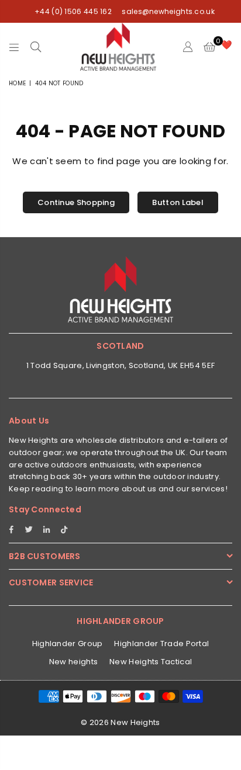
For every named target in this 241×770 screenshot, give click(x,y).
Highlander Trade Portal (161, 643)
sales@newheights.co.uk (167, 11)
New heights (73, 661)
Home (17, 83)
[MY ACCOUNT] (187, 47)
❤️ (226, 45)
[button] (209, 47)
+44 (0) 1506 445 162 (73, 11)
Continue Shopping (76, 202)
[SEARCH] (36, 47)
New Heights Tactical (150, 661)
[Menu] (14, 47)
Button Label (178, 202)
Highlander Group (67, 643)
